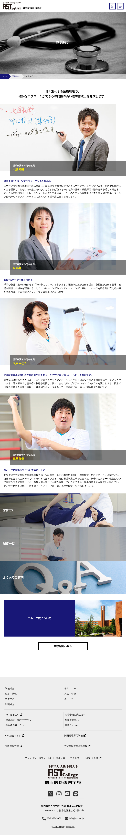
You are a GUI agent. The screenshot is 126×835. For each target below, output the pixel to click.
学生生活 (9, 699)
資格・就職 (11, 693)
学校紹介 (16, 76)
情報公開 (60, 758)
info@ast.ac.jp (76, 818)
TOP (5, 76)
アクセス (74, 758)
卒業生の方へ (72, 720)
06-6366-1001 (54, 818)
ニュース (69, 699)
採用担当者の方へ (15, 725)
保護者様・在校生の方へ (18, 720)
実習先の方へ (72, 725)
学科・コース (71, 688)
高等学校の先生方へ (75, 714)
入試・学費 (70, 693)
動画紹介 (9, 704)
